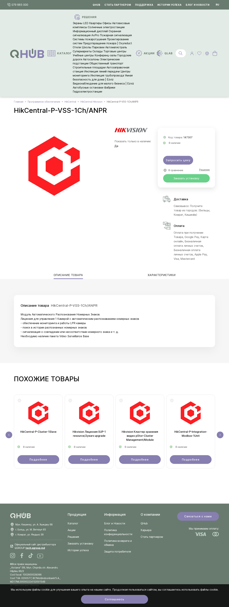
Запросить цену (178, 160)
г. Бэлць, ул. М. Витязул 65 (30, 529)
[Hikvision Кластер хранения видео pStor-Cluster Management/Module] (140, 414)
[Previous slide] (9, 435)
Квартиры (95, 23)
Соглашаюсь (114, 599)
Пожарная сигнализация (116, 35)
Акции (71, 530)
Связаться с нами (198, 516)
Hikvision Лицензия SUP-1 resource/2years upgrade (89, 433)
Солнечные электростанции (106, 27)
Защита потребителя (117, 551)
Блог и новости (198, 4)
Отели (77, 47)
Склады (98, 51)
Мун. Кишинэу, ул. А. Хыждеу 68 (34, 524)
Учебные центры (83, 55)
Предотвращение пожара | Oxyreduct (107, 43)
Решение (204, 169)
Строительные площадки (89, 67)
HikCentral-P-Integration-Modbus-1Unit (190, 433)
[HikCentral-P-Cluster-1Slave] (38, 414)
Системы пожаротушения (89, 39)
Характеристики (161, 275)
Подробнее (38, 459)
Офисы (107, 23)
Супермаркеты (82, 51)
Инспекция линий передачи (102, 71)
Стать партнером (117, 4)
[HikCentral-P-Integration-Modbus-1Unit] (191, 414)
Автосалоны (91, 59)
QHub (96, 4)
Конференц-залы (106, 55)
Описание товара (68, 275)
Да (116, 146)
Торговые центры (114, 51)
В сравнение (175, 170)
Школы (86, 47)
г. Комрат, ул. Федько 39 (29, 534)
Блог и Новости (114, 523)
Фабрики (109, 87)
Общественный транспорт (106, 63)
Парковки (98, 47)
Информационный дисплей (90, 31)
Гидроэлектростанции (87, 91)
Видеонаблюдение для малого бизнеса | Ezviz (103, 83)
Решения (73, 536)
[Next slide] (220, 435)
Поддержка (144, 4)
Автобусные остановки (88, 87)
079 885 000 (19, 4)
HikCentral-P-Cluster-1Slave (38, 431)
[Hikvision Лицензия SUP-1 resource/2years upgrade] (89, 414)
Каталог (73, 523)
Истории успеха (169, 4)
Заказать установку (186, 178)
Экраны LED (80, 23)
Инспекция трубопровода (107, 75)
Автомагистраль (116, 47)
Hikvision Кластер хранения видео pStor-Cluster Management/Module (140, 435)
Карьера (146, 530)
